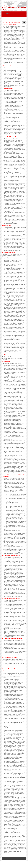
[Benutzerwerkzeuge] (24, 22)
